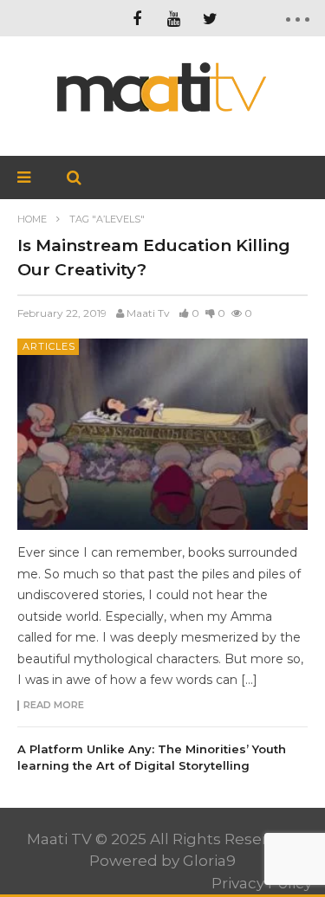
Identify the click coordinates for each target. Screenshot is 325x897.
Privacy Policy (261, 883)
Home (32, 219)
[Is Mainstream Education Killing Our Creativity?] (162, 434)
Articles (49, 346)
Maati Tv (148, 313)
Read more (53, 705)
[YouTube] (173, 18)
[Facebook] (137, 18)
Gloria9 (209, 860)
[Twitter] (210, 18)
